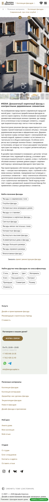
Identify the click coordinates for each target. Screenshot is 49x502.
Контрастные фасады (11, 231)
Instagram (4, 471)
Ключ (5, 278)
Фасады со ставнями (11, 212)
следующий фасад (45, 66)
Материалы (34, 273)
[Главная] (3, 9)
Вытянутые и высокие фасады (15, 235)
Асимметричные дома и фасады (16, 240)
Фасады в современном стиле (15, 199)
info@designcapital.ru (10, 369)
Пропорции (7, 282)
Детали (15, 273)
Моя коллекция (8, 430)
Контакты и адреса (9, 459)
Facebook (9, 471)
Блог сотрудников (9, 455)
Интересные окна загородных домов (17, 208)
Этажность (7, 287)
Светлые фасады (10, 222)
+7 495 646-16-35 (9, 354)
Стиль (5, 273)
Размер (32, 282)
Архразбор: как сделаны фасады (15, 396)
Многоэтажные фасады (12, 253)
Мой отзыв (6, 434)
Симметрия (20, 282)
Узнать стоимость (39, 499)
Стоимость (6, 320)
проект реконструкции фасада (28, 259)
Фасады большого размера (14, 244)
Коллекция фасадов (25, 3)
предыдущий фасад (3, 66)
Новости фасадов (9, 405)
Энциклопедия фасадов (11, 400)
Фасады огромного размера (14, 249)
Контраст (31, 278)
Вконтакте (15, 471)
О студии (5, 450)
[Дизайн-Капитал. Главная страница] (9, 3)
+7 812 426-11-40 (9, 358)
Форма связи (13, 338)
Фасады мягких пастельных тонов (17, 226)
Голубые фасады (10, 203)
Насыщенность (17, 278)
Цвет (24, 273)
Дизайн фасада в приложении (14, 409)
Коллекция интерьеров (11, 392)
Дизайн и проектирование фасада (15, 311)
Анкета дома (7, 425)
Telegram (21, 471)
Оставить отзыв (8, 463)
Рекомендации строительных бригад (17, 316)
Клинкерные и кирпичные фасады (16, 217)
